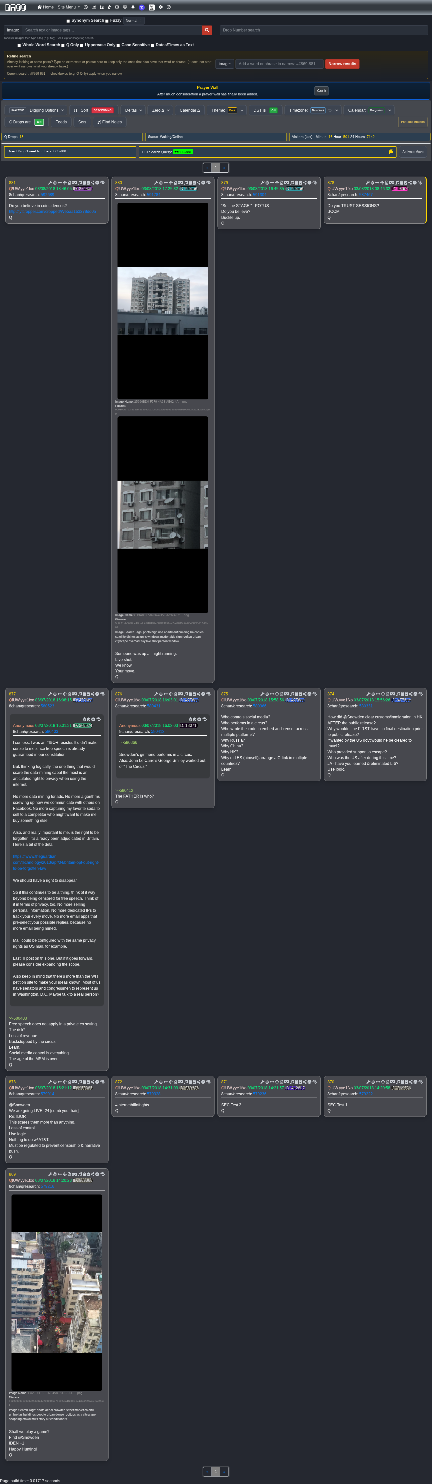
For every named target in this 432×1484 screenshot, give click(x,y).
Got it (321, 91)
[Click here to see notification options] (133, 7)
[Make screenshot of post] (84, 183)
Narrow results (342, 64)
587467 (366, 195)
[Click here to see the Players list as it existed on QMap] (102, 7)
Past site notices (413, 122)
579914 (47, 1094)
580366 (259, 706)
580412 (157, 731)
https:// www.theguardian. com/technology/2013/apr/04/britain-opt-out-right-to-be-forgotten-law (56, 862)
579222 (366, 1094)
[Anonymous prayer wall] (109, 7)
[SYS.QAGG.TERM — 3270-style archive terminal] (125, 7)
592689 (47, 195)
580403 (51, 731)
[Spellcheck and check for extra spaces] (102, 183)
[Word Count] (54, 183)
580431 (153, 706)
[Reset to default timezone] (330, 110)
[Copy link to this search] (391, 152)
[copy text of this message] (88, 183)
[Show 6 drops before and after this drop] (59, 183)
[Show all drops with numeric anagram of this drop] (64, 183)
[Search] (207, 30)
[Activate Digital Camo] (74, 183)
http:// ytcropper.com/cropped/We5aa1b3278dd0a (52, 211)
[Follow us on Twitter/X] (152, 7)
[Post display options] (49, 183)
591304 (259, 195)
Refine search (19, 56)
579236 (259, 1094)
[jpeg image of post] (69, 183)
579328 (153, 1094)
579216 (47, 1186)
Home (48, 7)
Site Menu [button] (67, 7)
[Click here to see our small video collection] (117, 7)
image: (225, 64)
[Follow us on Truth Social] (142, 7)
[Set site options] (161, 7)
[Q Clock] (86, 7)
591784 (153, 195)
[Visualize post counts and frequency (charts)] (94, 7)
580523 (47, 706)
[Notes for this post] (79, 183)
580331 (366, 706)
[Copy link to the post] (92, 183)
